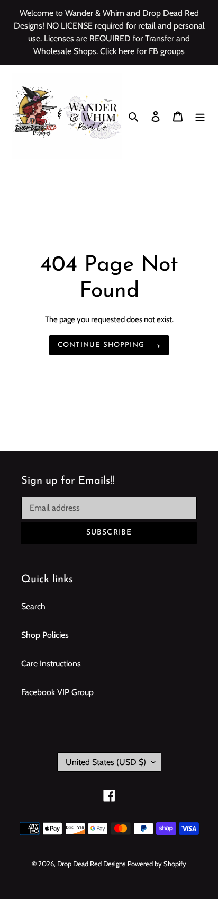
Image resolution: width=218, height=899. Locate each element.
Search (33, 606)
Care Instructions (51, 663)
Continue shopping (101, 345)
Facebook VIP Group (57, 692)
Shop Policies (45, 635)
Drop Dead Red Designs (91, 863)
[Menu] (200, 116)
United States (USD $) (106, 762)
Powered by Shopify (157, 863)
